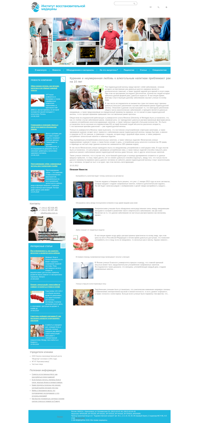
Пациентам (129, 70)
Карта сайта (80, 418)
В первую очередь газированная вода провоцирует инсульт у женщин (103, 257)
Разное (60, 417)
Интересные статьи (41, 246)
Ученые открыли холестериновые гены (91, 284)
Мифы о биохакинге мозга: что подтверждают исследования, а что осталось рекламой (45, 393)
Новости (56, 70)
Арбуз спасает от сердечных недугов (90, 230)
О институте (41, 70)
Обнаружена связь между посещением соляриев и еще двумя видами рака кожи (107, 203)
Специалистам (160, 70)
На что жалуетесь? (109, 70)
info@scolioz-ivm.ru (49, 213)
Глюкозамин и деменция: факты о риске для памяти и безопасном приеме (44, 127)
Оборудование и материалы (80, 70)
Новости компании (41, 80)
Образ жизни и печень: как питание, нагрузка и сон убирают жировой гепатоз (45, 88)
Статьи (143, 70)
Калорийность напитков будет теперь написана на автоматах (100, 176)
